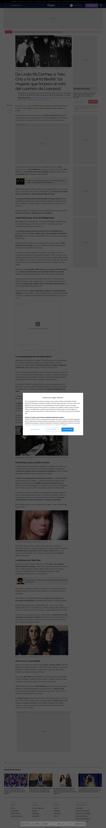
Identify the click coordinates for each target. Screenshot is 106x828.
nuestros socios (49, 401)
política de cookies (66, 411)
